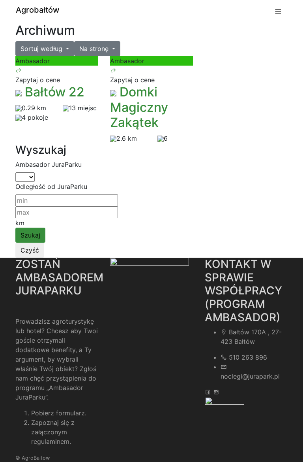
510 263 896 (248, 357)
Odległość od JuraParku (51, 186)
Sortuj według (42, 49)
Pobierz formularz (58, 413)
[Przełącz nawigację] (278, 11)
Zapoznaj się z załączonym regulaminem (53, 432)
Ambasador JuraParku (48, 164)
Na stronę (94, 49)
